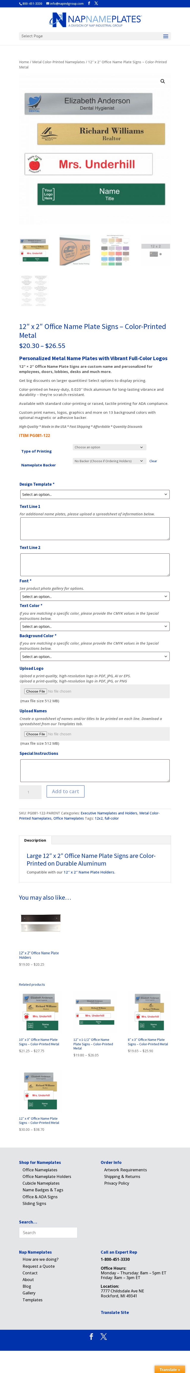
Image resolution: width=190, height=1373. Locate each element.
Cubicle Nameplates (41, 1183)
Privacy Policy (116, 1183)
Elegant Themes (87, 1344)
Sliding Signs (34, 1203)
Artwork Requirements (125, 1170)
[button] (162, 81)
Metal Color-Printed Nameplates (58, 62)
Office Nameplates (68, 818)
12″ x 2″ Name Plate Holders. (89, 872)
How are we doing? (40, 1259)
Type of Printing (36, 451)
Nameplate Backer (38, 464)
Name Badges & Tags (43, 1190)
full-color (112, 818)
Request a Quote (39, 1266)
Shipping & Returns (122, 1176)
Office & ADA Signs (40, 1196)
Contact (30, 1273)
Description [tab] (35, 840)
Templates (33, 1300)
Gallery (29, 1293)
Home (24, 62)
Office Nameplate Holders (47, 1176)
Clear (153, 461)
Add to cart (65, 791)
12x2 (99, 818)
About (28, 1279)
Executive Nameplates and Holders (109, 813)
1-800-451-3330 (115, 1259)
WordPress (123, 1344)
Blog (27, 1286)
